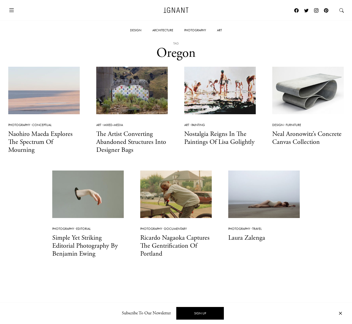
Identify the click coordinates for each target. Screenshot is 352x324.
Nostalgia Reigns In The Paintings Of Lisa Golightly (219, 138)
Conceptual (41, 125)
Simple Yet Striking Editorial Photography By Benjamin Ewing (85, 246)
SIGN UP (200, 313)
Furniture (293, 125)
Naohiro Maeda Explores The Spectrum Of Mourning (40, 142)
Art (219, 30)
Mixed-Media (113, 125)
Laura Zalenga (246, 238)
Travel (257, 229)
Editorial (83, 229)
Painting (198, 125)
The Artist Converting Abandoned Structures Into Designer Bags (131, 142)
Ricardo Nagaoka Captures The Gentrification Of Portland (175, 246)
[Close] (340, 313)
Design (135, 30)
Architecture (162, 30)
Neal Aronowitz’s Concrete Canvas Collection (307, 138)
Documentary (175, 229)
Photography (195, 30)
